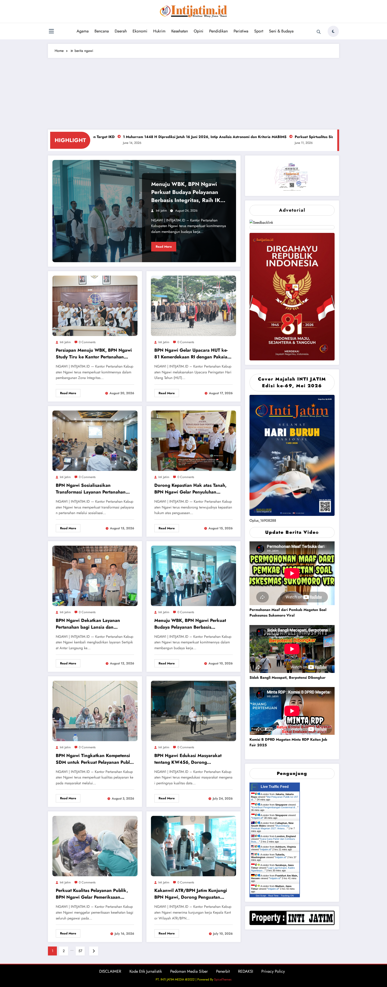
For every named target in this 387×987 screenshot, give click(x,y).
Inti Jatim (161, 210)
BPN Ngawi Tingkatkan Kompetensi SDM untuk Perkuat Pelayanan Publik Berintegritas (95, 759)
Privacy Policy (273, 971)
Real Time (273, 895)
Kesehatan (179, 31)
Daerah (121, 31)
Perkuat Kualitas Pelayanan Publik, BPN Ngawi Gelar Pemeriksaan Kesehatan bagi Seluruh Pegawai (92, 894)
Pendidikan (218, 31)
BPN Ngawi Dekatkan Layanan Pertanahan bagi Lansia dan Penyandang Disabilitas (88, 624)
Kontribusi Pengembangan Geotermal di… (274, 807)
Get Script (261, 895)
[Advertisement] (193, 91)
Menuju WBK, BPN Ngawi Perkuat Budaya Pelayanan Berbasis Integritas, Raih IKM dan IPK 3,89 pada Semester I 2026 (188, 192)
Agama (83, 31)
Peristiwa (241, 31)
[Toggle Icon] (51, 31)
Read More (164, 246)
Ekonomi (140, 31)
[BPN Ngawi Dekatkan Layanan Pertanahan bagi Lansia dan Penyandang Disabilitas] (95, 575)
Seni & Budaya (281, 31)
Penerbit (223, 971)
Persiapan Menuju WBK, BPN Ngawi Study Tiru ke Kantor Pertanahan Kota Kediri (94, 354)
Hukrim (159, 31)
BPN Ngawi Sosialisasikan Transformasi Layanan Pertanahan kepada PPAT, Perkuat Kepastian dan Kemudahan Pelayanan (94, 489)
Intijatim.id (257, 818)
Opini (198, 31)
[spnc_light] (333, 31)
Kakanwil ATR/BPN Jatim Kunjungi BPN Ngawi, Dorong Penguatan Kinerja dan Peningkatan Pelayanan (191, 894)
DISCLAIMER (110, 971)
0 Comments (87, 342)
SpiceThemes (223, 979)
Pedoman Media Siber (189, 971)
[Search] (318, 32)
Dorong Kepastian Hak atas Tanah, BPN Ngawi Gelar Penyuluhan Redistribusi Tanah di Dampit (190, 489)
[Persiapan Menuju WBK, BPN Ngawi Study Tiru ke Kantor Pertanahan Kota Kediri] (95, 305)
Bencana (102, 31)
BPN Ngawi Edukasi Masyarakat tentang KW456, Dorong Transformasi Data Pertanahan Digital (192, 759)
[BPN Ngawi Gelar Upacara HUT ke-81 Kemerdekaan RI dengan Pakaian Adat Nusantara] (193, 305)
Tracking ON (287, 895)
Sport (258, 31)
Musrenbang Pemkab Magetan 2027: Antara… (270, 827)
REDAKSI (245, 971)
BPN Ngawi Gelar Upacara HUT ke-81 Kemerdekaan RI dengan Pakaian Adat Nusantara (192, 354)
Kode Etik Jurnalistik (145, 971)
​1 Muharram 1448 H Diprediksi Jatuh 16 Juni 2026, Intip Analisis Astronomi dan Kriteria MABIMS (142, 136)
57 (80, 950)
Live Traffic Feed (275, 787)
